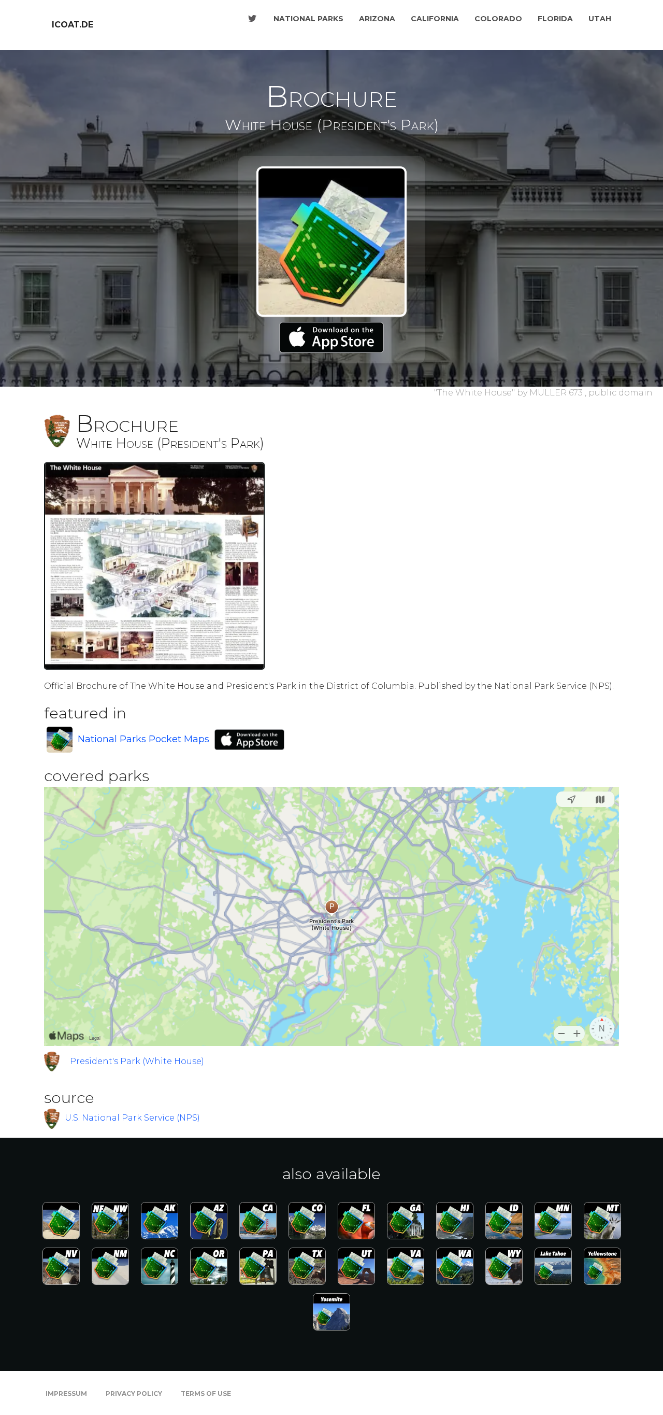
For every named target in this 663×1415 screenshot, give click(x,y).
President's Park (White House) (137, 1061)
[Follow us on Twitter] (252, 19)
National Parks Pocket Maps (143, 739)
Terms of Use (206, 1393)
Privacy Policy (134, 1393)
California (435, 18)
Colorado (498, 18)
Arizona (377, 18)
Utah (599, 18)
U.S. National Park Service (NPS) (132, 1118)
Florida (555, 18)
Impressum (66, 1393)
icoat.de (72, 25)
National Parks (308, 18)
